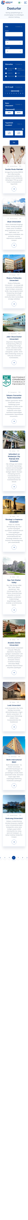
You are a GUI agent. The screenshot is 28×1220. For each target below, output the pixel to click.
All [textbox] (7, 42)
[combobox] (14, 34)
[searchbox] (7, 34)
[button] (20, 2)
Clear (18, 124)
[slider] (11, 91)
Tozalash (17, 26)
